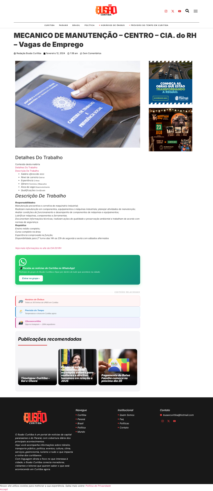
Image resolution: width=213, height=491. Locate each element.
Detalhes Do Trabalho (26, 167)
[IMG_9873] (170, 150)
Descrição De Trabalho (27, 170)
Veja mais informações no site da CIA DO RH (38, 248)
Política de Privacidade (98, 485)
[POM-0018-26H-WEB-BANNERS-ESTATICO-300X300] (170, 103)
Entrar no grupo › (31, 278)
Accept (4, 489)
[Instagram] (166, 11)
